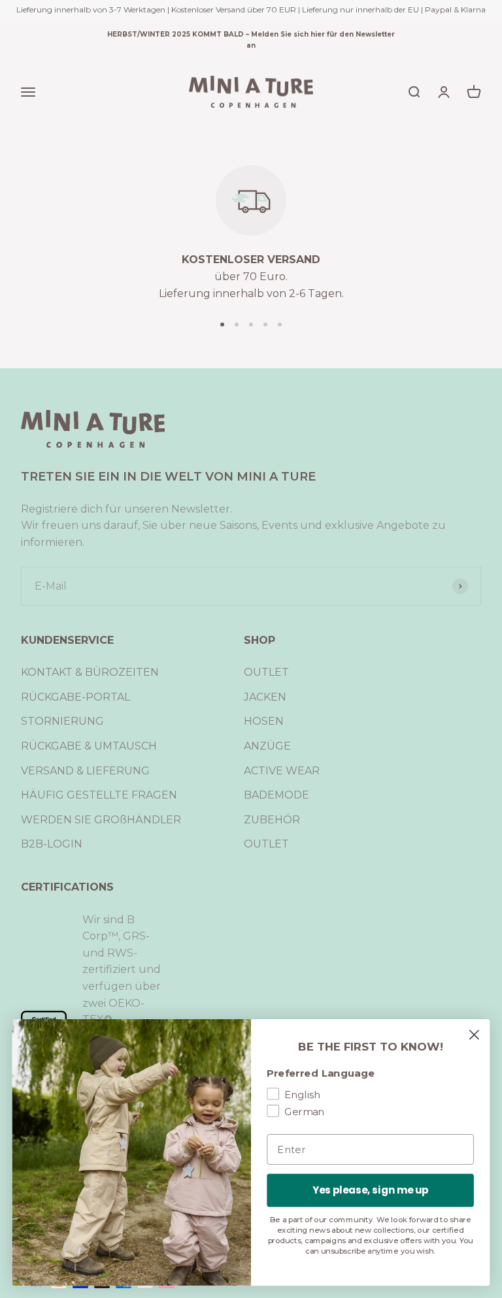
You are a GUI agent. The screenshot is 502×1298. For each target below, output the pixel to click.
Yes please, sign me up (370, 1190)
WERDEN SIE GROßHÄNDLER (101, 820)
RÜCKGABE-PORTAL (75, 697)
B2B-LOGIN (51, 844)
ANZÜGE (267, 746)
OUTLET (266, 672)
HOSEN (264, 721)
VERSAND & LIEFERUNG (85, 771)
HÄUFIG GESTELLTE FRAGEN (99, 795)
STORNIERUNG (62, 721)
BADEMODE (276, 795)
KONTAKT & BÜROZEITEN (90, 672)
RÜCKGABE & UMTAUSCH (89, 746)
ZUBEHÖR (272, 820)
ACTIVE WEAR (282, 771)
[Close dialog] (474, 1034)
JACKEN (265, 697)
